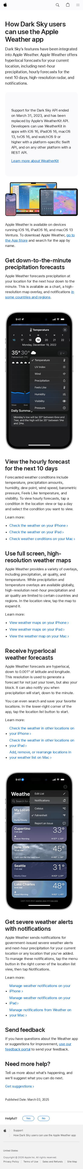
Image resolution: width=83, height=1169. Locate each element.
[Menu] (78, 5)
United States (10, 1150)
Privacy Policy (11, 1161)
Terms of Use (30, 1161)
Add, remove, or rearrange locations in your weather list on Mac (40, 755)
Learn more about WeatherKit (35, 161)
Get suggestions (18, 1086)
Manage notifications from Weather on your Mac (40, 1012)
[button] (57, 5)
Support (18, 1130)
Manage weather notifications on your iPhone (39, 988)
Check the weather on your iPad (35, 532)
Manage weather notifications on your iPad (39, 1000)
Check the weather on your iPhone (37, 525)
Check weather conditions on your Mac (41, 539)
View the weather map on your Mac (38, 636)
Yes (28, 1118)
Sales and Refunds (53, 1161)
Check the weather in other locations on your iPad (41, 743)
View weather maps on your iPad (35, 629)
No (43, 1118)
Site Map (72, 1161)
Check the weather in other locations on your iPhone (41, 731)
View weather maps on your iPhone (37, 622)
